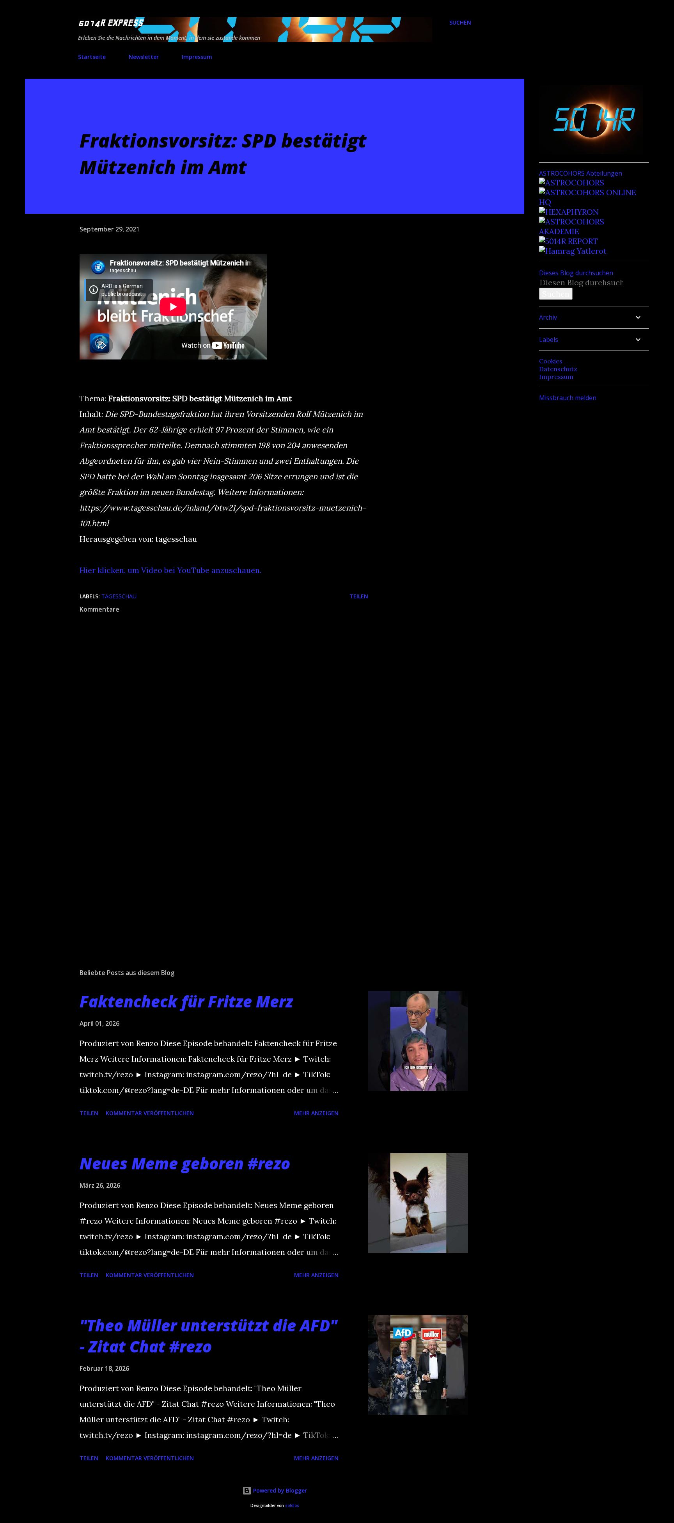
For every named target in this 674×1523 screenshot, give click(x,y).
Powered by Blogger (279, 1490)
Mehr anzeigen (316, 1113)
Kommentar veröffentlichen (150, 1113)
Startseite (92, 56)
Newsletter (144, 56)
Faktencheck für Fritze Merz (186, 1001)
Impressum (197, 56)
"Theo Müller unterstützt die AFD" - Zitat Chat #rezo (208, 1336)
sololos (292, 1505)
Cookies (550, 361)
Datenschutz (558, 369)
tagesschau (119, 596)
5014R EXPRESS (110, 22)
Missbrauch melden (567, 397)
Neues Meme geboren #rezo (185, 1163)
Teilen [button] (358, 596)
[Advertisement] (211, 871)
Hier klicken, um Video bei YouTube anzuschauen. (170, 570)
